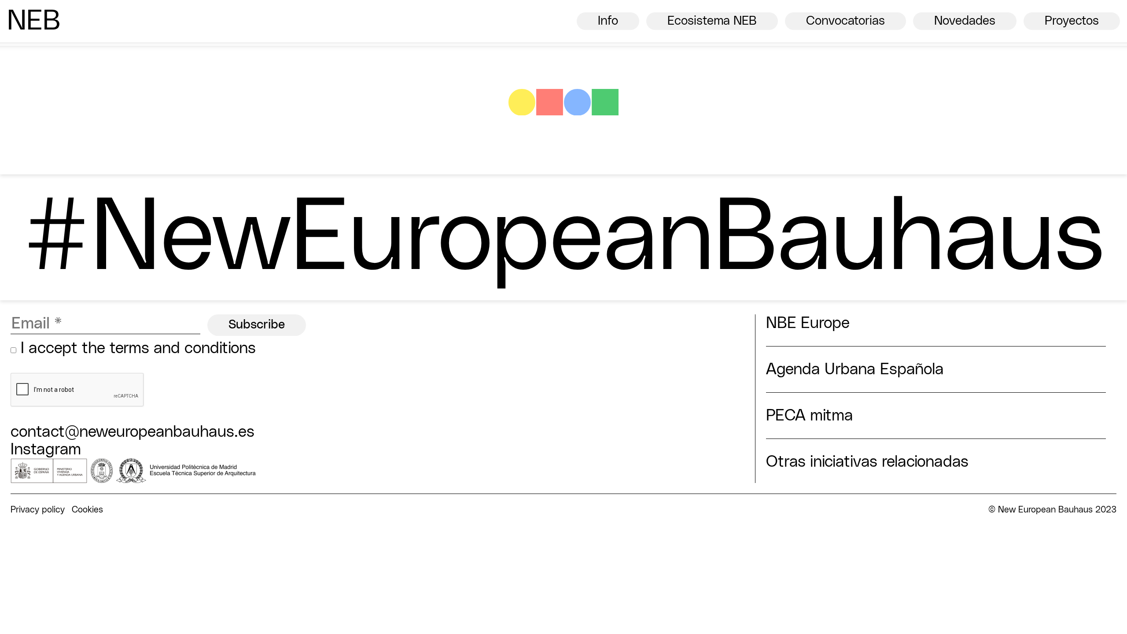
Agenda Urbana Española (855, 369)
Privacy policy (38, 509)
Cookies (87, 509)
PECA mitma (809, 416)
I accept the (136, 348)
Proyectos (1072, 21)
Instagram (46, 449)
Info (608, 21)
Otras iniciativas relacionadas (867, 462)
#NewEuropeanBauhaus (563, 239)
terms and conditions (183, 348)
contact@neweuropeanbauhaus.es (132, 432)
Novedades (964, 21)
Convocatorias (845, 21)
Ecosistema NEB (712, 21)
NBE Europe (808, 323)
